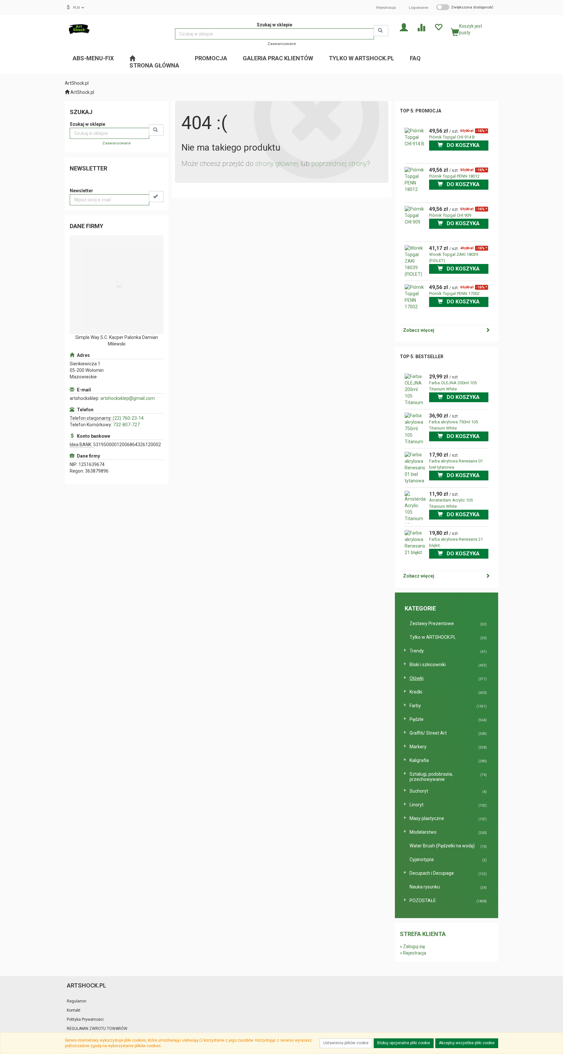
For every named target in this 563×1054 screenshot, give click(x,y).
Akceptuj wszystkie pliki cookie (467, 1043)
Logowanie (418, 7)
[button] (78, 7)
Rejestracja (386, 7)
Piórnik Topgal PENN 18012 (454, 176)
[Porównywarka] (421, 27)
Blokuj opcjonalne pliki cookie (403, 1043)
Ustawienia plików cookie (345, 1043)
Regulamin (76, 1001)
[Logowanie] (404, 27)
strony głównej (277, 164)
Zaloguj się (414, 946)
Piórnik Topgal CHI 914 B (452, 137)
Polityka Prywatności (85, 1019)
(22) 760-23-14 (128, 418)
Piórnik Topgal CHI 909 (450, 215)
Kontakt (73, 1010)
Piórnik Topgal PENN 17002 (454, 293)
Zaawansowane (281, 43)
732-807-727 (126, 424)
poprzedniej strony (339, 164)
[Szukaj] (381, 30)
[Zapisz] (156, 196)
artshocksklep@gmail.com (127, 398)
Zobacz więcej (418, 330)
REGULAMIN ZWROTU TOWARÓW (97, 1028)
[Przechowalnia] (438, 27)
